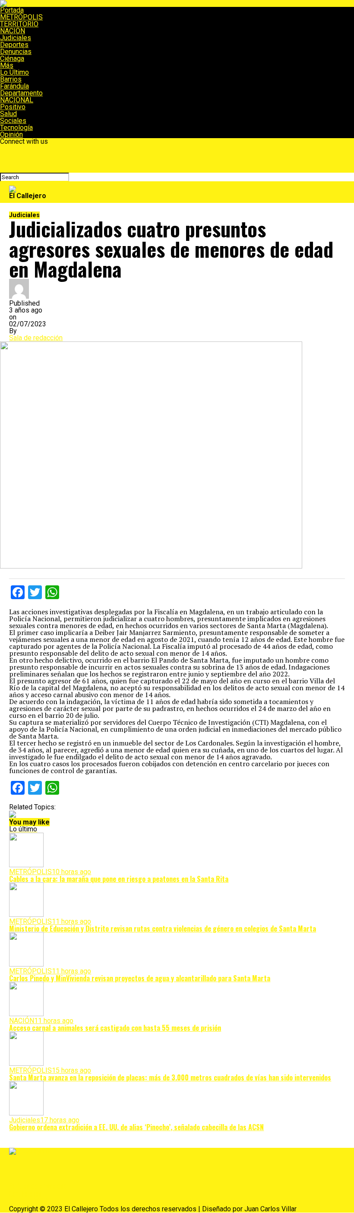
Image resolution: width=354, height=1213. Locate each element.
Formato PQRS (28, 1201)
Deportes (14, 45)
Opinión (11, 134)
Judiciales (15, 38)
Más (6, 65)
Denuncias (16, 51)
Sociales (13, 121)
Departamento (21, 93)
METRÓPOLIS (21, 17)
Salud (8, 114)
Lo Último (14, 72)
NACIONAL (16, 100)
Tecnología (16, 127)
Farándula (14, 86)
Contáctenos (25, 1193)
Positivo (12, 107)
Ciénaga (12, 58)
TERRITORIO (19, 24)
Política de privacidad (38, 1186)
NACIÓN (12, 31)
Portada (12, 10)
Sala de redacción (36, 338)
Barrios (11, 79)
